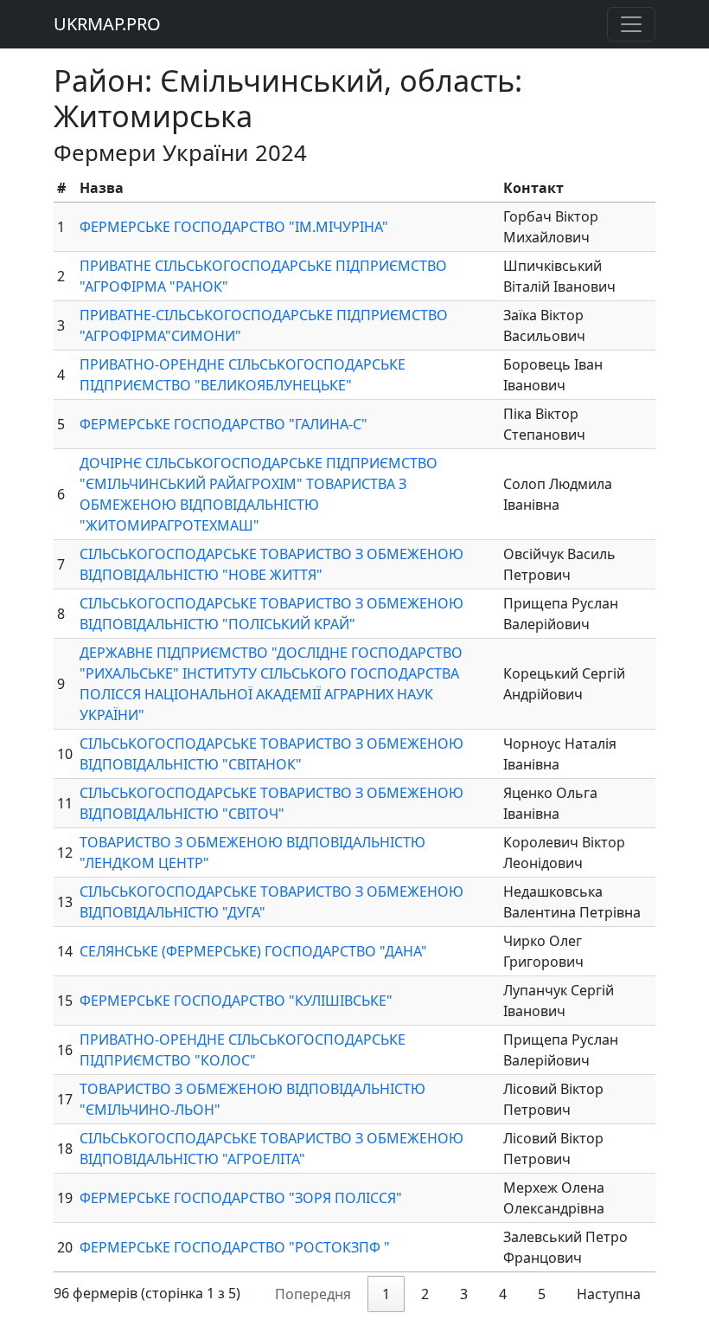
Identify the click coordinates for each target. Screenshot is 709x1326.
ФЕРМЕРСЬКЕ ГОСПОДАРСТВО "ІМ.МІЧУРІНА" (234, 226)
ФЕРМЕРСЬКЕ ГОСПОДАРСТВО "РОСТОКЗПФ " (235, 1247)
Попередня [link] (313, 1293)
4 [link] (503, 1293)
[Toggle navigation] (631, 24)
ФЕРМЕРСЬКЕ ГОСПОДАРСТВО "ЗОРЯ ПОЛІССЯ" (241, 1197)
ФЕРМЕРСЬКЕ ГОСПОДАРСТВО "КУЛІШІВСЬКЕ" (236, 1000)
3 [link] (464, 1293)
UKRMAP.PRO (107, 23)
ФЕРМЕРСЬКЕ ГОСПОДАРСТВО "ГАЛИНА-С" (223, 424)
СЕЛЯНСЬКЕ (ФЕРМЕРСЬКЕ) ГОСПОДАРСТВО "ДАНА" (253, 951)
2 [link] (425, 1293)
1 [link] (386, 1293)
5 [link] (542, 1293)
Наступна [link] (609, 1293)
